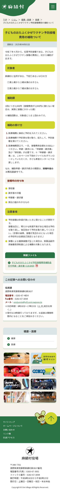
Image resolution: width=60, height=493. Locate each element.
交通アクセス (9, 437)
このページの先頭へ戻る (51, 418)
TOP (5, 19)
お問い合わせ (9, 430)
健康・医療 (26, 19)
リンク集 (7, 434)
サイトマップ (9, 422)
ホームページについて (13, 426)
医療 (37, 19)
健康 (13, 338)
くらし (14, 19)
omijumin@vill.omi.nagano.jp (28, 302)
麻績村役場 (30, 458)
